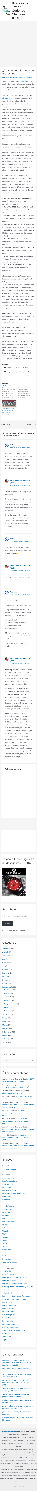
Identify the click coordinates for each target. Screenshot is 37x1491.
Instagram (6, 1212)
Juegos (7, 997)
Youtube (5, 1256)
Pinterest (5, 1225)
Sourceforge (7, 1250)
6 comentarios (28, 77)
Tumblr (4, 1240)
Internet (7, 993)
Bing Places (6, 1197)
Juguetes (5, 1014)
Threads (5, 1231)
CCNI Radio (6, 1271)
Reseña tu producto (9, 1181)
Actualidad (6, 948)
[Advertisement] (18, 40)
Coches (5, 969)
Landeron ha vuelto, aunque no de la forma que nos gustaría (16, 1113)
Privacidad (21, 1486)
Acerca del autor (8, 1178)
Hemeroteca (6, 1259)
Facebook (6, 1200)
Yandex (5, 1253)
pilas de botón (7, 98)
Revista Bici (6, 1318)
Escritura (5, 973)
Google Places (7, 1209)
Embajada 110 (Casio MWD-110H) (14, 1277)
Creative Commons (9, 1432)
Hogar (4, 980)
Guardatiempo (7, 1184)
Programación (9, 1004)
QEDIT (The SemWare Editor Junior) (15, 1087)
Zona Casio (6, 1337)
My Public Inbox (8, 1222)
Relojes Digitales (8, 1315)
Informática (6, 987)
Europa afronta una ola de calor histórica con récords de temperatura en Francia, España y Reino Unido (17, 1362)
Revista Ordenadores (10, 1324)
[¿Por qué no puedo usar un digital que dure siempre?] (9, 403)
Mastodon (6, 1218)
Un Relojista (6, 1333)
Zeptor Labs (6, 1340)
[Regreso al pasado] (25, 391)
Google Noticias (8, 1206)
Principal (5, 1166)
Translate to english (9, 1262)
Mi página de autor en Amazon (13, 1193)
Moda (4, 1021)
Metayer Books (8, 1309)
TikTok (4, 1234)
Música (5, 1025)
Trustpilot (5, 1237)
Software (7, 1011)
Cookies (15, 1486)
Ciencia (5, 962)
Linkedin (5, 1215)
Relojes (21, 77)
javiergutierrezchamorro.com (17, 1452)
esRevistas (6, 1290)
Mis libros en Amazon (10, 1190)
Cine (4, 966)
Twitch (4, 1243)
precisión (23, 81)
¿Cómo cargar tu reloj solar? (12, 1093)
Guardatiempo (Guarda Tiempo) (14, 1299)
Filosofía (5, 976)
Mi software (6, 1187)
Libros (4, 1018)
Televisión (6, 1039)
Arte (4, 959)
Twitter (5, 1247)
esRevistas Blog (8, 1293)
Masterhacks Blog (9, 1305)
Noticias (7, 1000)
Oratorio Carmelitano (10, 1327)
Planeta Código (8, 1312)
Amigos (5, 955)
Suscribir (8, 923)
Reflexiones (6, 1032)
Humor (4, 983)
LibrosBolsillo (7, 1302)
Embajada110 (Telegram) (11, 1280)
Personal (15, 77)
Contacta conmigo (9, 1169)
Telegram (5, 1228)
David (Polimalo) (8, 1274)
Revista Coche (7, 1321)
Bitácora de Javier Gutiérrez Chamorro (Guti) (20, 10)
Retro (6, 1007)
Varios (4, 1042)
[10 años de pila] (10, 391)
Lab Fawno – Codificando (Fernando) (16, 1296)
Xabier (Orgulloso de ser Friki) (13, 1330)
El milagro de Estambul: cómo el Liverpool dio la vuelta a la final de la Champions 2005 (17, 1382)
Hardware (7, 990)
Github (4, 1203)
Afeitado (5, 952)
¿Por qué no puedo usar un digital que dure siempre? (8, 410)
